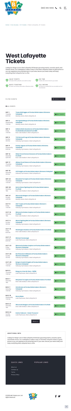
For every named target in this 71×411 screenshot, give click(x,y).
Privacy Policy (15, 375)
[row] (35, 114)
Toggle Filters (59, 99)
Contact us (14, 369)
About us (14, 367)
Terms (13, 372)
